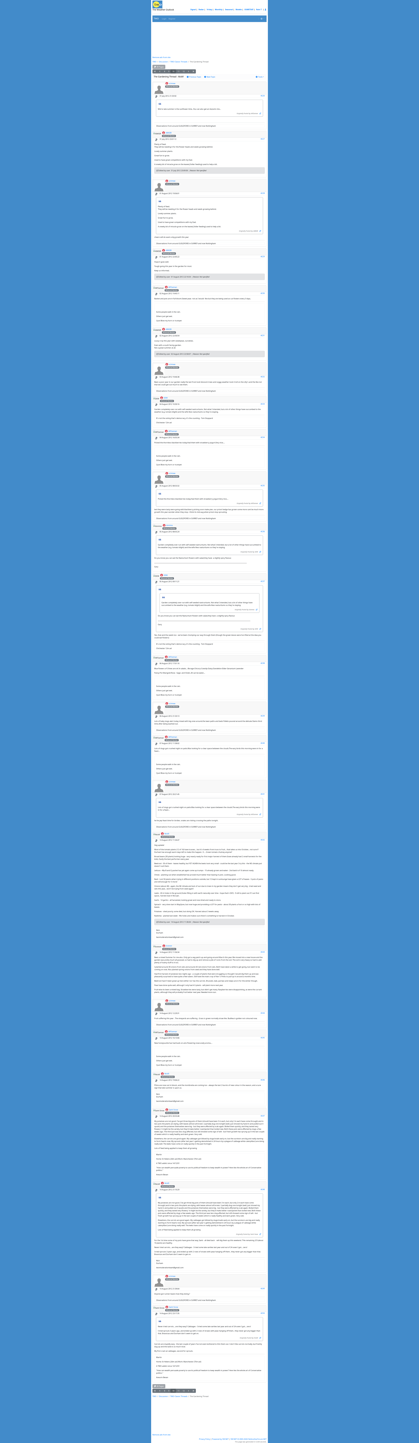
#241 (263, 794)
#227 (263, 139)
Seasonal (229, 9)
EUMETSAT (249, 9)
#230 (263, 293)
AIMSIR (169, 133)
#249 (263, 1288)
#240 (263, 743)
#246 (263, 1080)
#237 (263, 581)
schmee (172, 83)
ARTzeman (172, 287)
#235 (263, 485)
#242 (263, 840)
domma (169, 525)
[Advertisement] (209, 39)
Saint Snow (173, 1110)
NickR (166, 833)
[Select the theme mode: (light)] (262, 18)
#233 (263, 404)
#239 (263, 716)
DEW (166, 398)
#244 (263, 1013)
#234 (263, 437)
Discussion (163, 62)
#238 (263, 663)
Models (239, 9)
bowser (169, 946)
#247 (263, 1116)
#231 (263, 335)
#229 (263, 256)
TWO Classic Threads (178, 62)
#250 (263, 1313)
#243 (263, 952)
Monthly (218, 9)
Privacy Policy (204, 1439)
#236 (263, 531)
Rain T (259, 9)
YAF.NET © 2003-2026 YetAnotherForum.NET (249, 1439)
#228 (263, 193)
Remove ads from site (161, 57)
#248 (263, 1189)
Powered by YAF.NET (220, 1439)
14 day (209, 9)
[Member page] (265, 9)
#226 (263, 96)
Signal (193, 9)
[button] (164, 19)
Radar (201, 9)
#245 (263, 1037)
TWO (156, 18)
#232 (263, 376)
